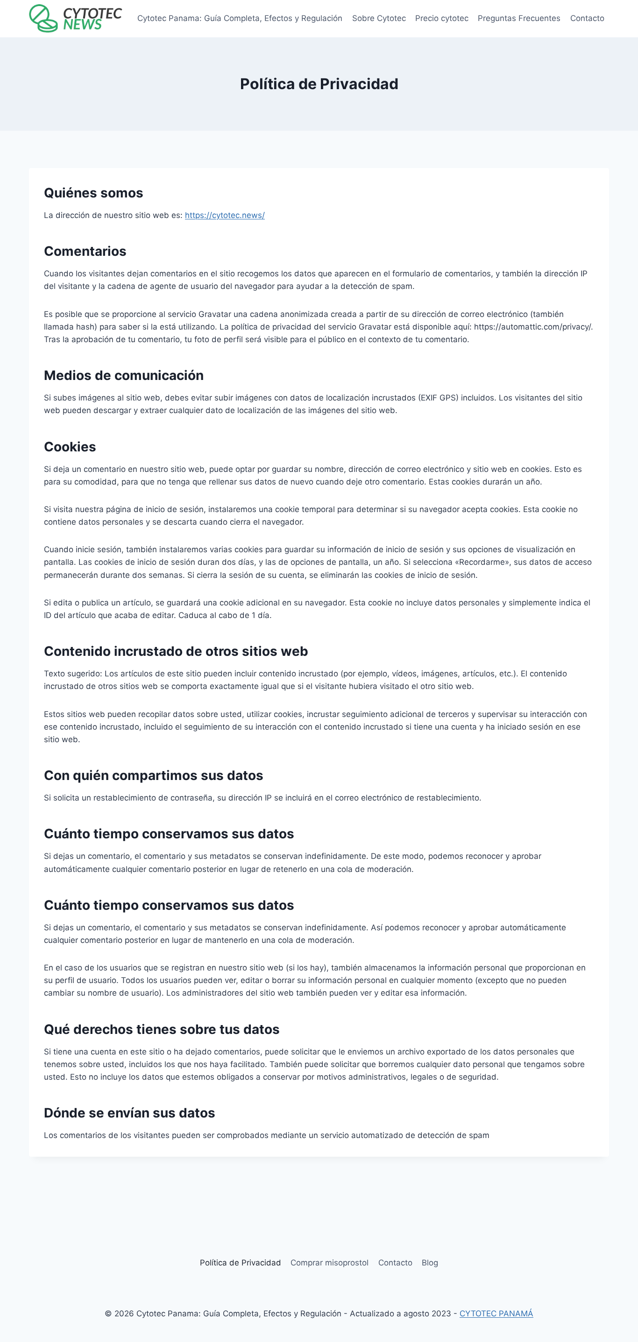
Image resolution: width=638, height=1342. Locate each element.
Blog (430, 1262)
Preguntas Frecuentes (519, 18)
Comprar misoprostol (330, 1262)
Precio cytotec (441, 18)
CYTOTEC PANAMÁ (496, 1313)
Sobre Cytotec (379, 18)
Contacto (587, 18)
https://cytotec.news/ (225, 215)
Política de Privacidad (240, 1262)
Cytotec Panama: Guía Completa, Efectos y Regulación (239, 18)
